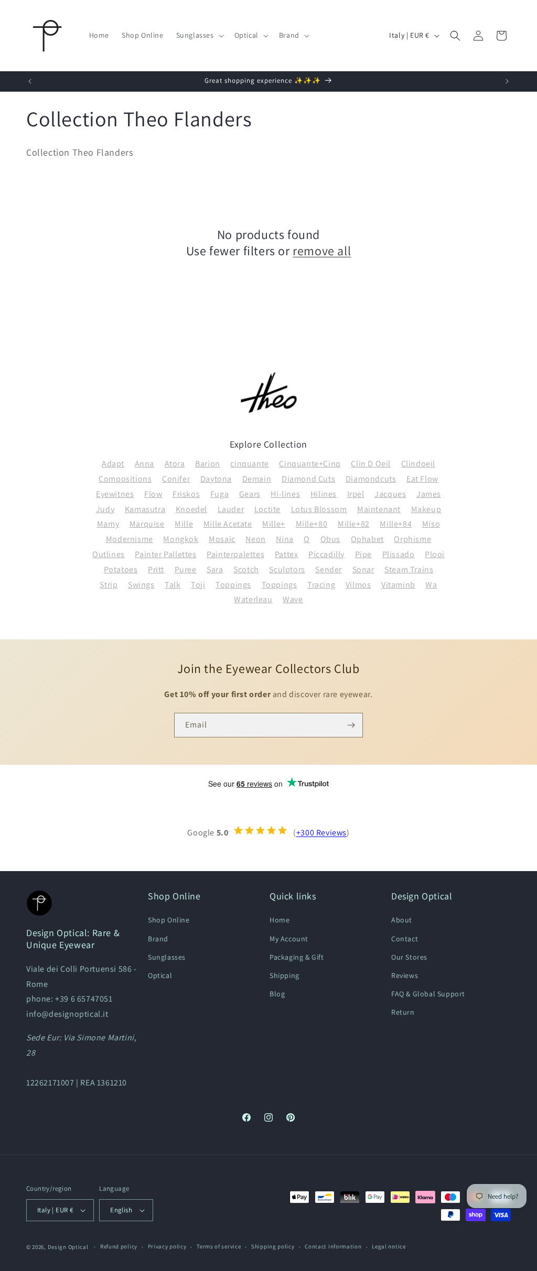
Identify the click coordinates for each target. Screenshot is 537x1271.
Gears (250, 493)
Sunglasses (167, 957)
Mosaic (222, 539)
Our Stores (409, 957)
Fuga (219, 493)
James (428, 493)
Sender (328, 569)
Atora (175, 463)
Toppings (233, 584)
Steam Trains (408, 569)
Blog (277, 993)
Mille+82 (354, 523)
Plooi (435, 554)
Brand (158, 938)
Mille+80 (312, 523)
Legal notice (388, 1246)
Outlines (108, 554)
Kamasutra (145, 509)
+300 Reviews (321, 833)
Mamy (108, 523)
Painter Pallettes (165, 554)
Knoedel (191, 509)
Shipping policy (273, 1246)
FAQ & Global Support (428, 993)
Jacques (390, 493)
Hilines (323, 493)
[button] (199, 35)
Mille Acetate (227, 523)
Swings (141, 584)
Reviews (404, 975)
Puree (186, 569)
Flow (153, 493)
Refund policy (118, 1246)
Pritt (156, 569)
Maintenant (379, 509)
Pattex (286, 554)
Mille (184, 523)
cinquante (249, 463)
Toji (198, 584)
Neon (255, 539)
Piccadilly (326, 554)
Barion (207, 463)
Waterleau (253, 599)
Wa (431, 584)
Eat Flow (422, 478)
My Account (289, 938)
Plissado (398, 554)
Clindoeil (418, 463)
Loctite (267, 509)
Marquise (147, 523)
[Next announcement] (507, 81)
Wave (293, 599)
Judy (105, 509)
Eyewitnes (115, 493)
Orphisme (412, 539)
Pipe (363, 554)
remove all (322, 251)
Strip (108, 584)
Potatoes (121, 569)
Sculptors (287, 569)
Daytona (216, 478)
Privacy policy (167, 1246)
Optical (160, 975)
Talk (172, 584)
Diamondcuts (371, 478)
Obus (330, 539)
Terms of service (219, 1246)
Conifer (176, 478)
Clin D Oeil (371, 463)
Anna (144, 463)
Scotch (246, 569)
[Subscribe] (350, 725)
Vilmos (358, 584)
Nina (284, 539)
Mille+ (273, 523)
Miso (431, 523)
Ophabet (367, 539)
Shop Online (169, 920)
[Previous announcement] (29, 81)
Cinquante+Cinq (309, 463)
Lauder (231, 509)
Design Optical (68, 1247)
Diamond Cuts (308, 478)
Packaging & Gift (297, 957)
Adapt (113, 463)
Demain (257, 478)
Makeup (426, 509)
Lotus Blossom (319, 509)
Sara (215, 569)
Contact (404, 938)
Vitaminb (398, 584)
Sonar (363, 569)
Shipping (284, 975)
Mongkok (180, 539)
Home (279, 920)
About (401, 920)
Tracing (321, 584)
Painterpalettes (235, 554)
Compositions (125, 478)
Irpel (355, 493)
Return (403, 1012)
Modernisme (129, 539)
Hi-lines (285, 493)
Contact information (333, 1246)
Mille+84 (396, 523)
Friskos (186, 493)
